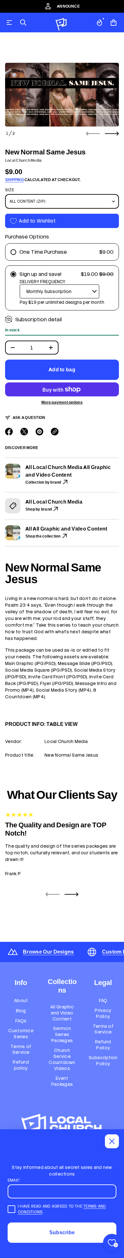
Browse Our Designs (48, 951)
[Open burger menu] (9, 22)
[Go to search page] (23, 22)
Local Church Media (23, 160)
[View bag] (114, 22)
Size (9, 189)
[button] (23, 22)
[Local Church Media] (61, 22)
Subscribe (62, 1232)
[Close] (112, 1141)
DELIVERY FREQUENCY (42, 281)
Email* (14, 1180)
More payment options (62, 402)
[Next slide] (112, 133)
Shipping (14, 179)
